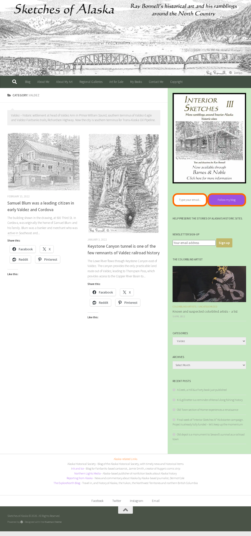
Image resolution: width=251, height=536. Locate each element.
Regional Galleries (90, 82)
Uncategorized (207, 306)
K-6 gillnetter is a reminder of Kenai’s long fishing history (210, 400)
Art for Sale (116, 82)
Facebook (97, 501)
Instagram (136, 501)
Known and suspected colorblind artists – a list (205, 311)
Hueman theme (53, 521)
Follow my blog (227, 200)
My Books (136, 82)
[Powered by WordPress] (21, 522)
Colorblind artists (184, 306)
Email (156, 501)
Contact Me (156, 82)
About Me (43, 82)
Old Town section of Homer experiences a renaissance (207, 409)
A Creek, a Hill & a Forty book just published (202, 390)
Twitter (116, 501)
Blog (27, 82)
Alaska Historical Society (81, 464)
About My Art (64, 82)
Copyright (176, 82)
